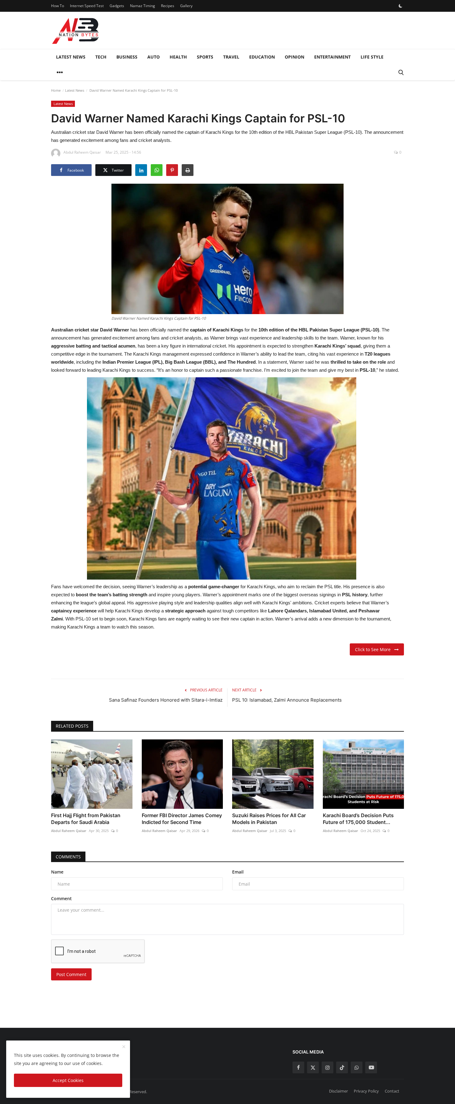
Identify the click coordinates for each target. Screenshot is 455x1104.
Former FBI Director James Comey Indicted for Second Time (182, 818)
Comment (61, 898)
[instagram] (327, 1067)
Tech (100, 57)
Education (262, 57)
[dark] (400, 6)
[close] (124, 1047)
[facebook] (298, 1067)
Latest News (70, 57)
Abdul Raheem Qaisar (68, 830)
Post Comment (71, 974)
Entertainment (332, 57)
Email (238, 872)
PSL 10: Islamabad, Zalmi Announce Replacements (287, 700)
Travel (231, 57)
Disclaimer (338, 1091)
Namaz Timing (142, 5)
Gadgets (117, 5)
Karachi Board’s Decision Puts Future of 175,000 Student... (358, 818)
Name (57, 872)
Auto (153, 57)
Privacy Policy (366, 1091)
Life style (372, 57)
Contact (392, 1091)
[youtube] (371, 1067)
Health (178, 57)
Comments (68, 857)
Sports (205, 57)
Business (126, 57)
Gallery (186, 5)
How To (57, 5)
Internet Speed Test (87, 5)
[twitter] (313, 1067)
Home (56, 90)
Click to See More (374, 649)
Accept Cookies (68, 1080)
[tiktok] (342, 1067)
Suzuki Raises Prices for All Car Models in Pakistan (269, 818)
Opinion (294, 57)
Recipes (167, 5)
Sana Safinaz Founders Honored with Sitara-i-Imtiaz (166, 700)
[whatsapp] (356, 1067)
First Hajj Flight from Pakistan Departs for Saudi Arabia (85, 818)
